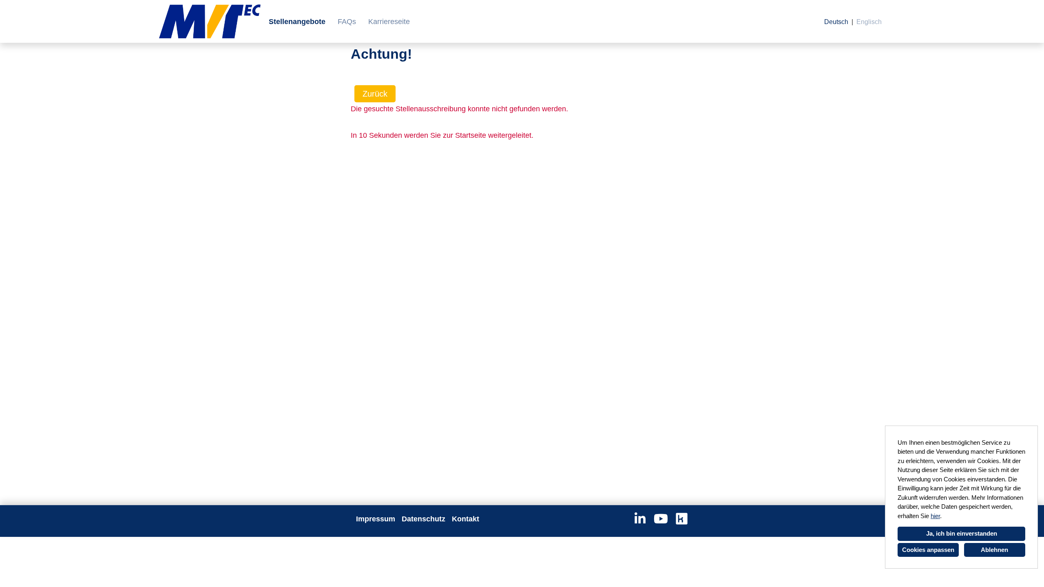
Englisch (869, 21)
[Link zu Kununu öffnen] (681, 518)
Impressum (375, 519)
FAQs (347, 22)
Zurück (375, 93)
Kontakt (465, 519)
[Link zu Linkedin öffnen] (640, 518)
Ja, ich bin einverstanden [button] (961, 533)
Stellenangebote (297, 22)
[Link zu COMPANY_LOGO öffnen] (210, 21)
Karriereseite (389, 22)
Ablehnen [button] (994, 549)
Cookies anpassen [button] (928, 549)
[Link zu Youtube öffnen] (661, 518)
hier (935, 515)
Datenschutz (423, 519)
